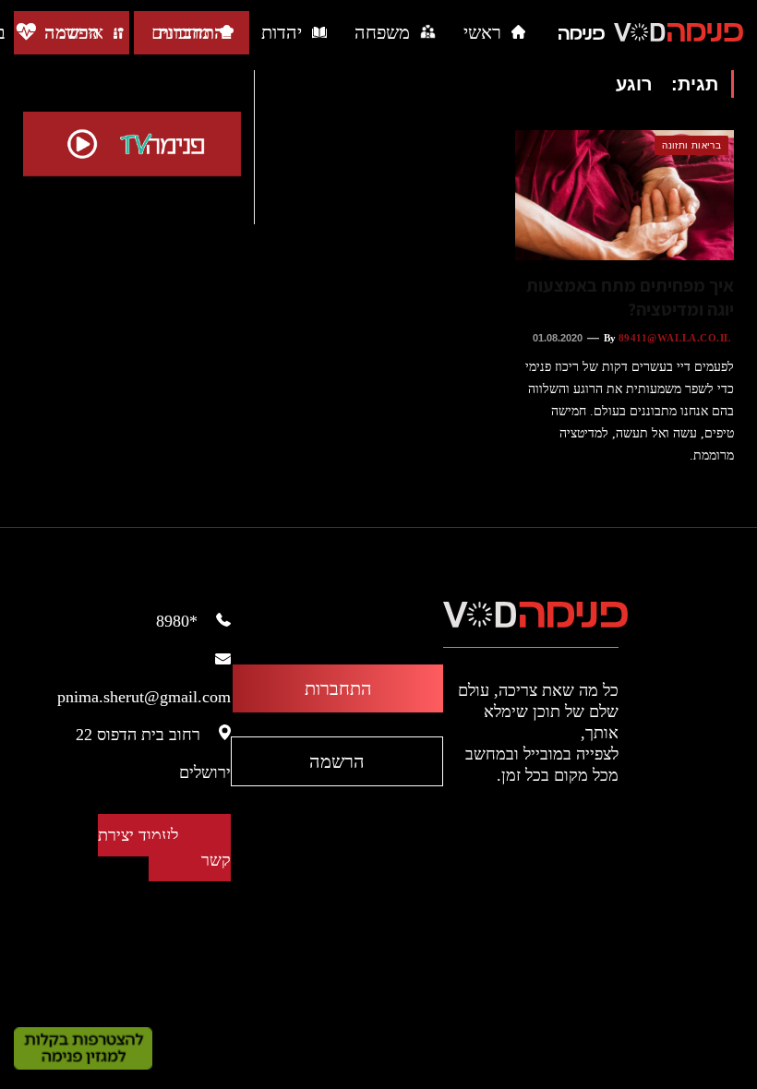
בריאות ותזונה (691, 145)
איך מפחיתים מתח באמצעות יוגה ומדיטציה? (630, 297)
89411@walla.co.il (675, 337)
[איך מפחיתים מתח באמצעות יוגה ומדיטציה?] (624, 195)
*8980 (177, 621)
